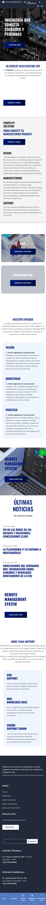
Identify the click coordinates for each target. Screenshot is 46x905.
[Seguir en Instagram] (38, 6)
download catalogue (23, 251)
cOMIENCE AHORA (14, 103)
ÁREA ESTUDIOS (9, 800)
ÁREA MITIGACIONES (11, 808)
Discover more (15, 45)
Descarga (9, 827)
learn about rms (16, 479)
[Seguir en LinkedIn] (41, 6)
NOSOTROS (7, 796)
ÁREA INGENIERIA (10, 804)
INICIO (5, 792)
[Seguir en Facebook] (39, 2)
